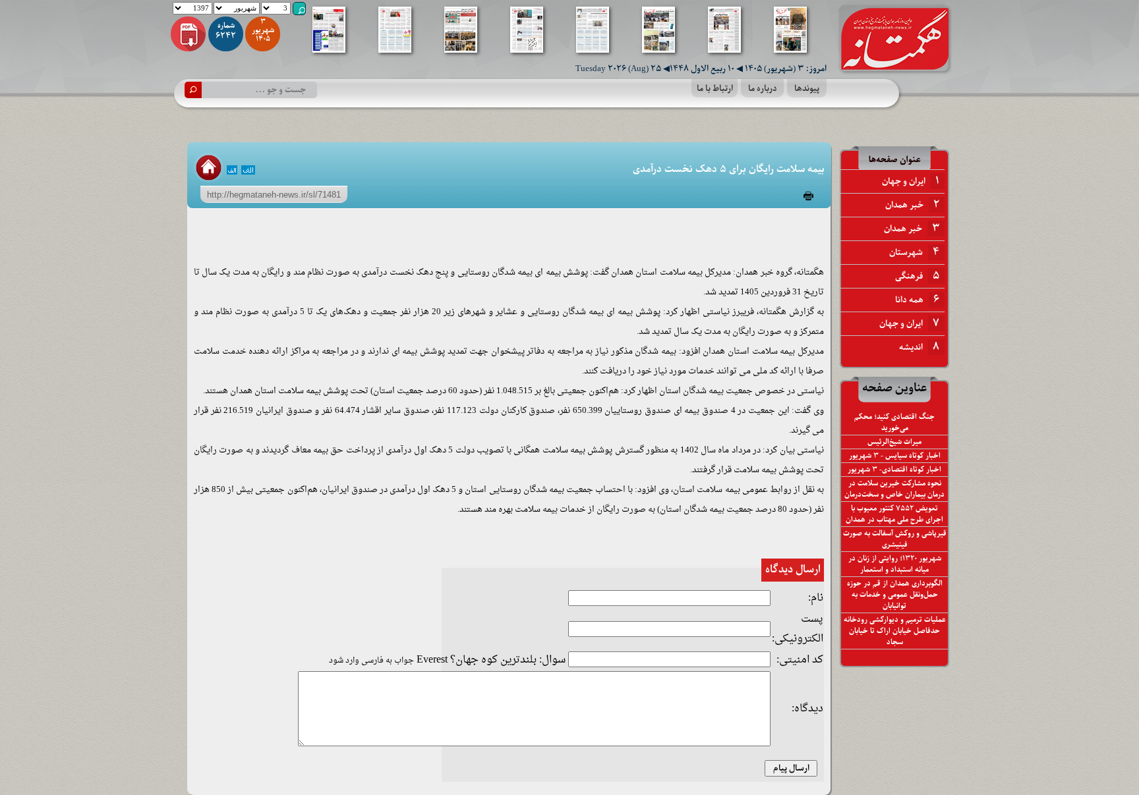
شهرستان (914, 252)
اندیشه (919, 347)
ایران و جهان (910, 181)
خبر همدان (912, 205)
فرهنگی (917, 276)
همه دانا (917, 300)
